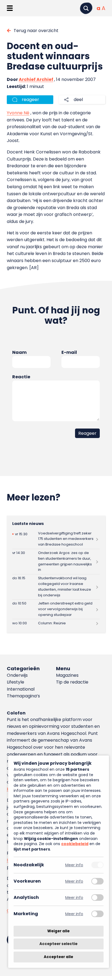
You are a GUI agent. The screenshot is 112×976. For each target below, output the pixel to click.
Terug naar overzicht (36, 30)
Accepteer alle (58, 956)
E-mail (69, 352)
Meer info (74, 865)
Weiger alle (58, 931)
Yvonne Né (18, 113)
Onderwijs (17, 675)
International (21, 689)
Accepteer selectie (58, 944)
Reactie (21, 377)
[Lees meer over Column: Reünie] (55, 623)
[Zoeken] (86, 8)
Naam (19, 352)
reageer (30, 99)
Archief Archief (36, 79)
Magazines (67, 675)
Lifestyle (15, 682)
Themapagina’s (23, 696)
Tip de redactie (72, 682)
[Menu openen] (10, 8)
